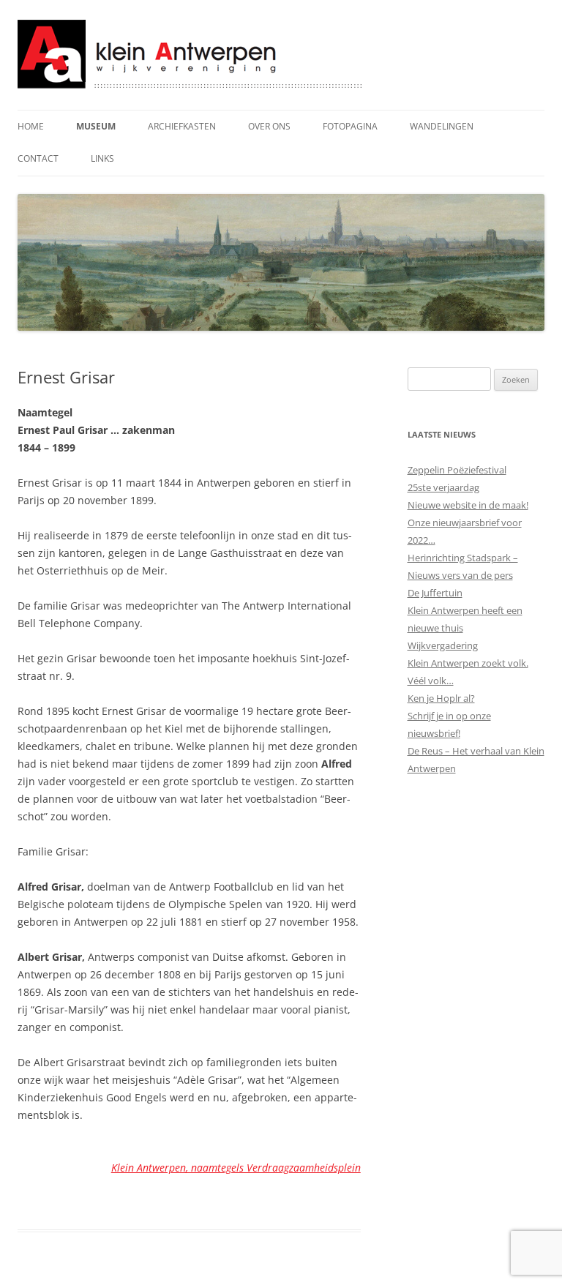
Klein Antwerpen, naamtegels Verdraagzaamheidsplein (236, 1168)
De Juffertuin (435, 592)
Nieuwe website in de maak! (468, 505)
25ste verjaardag (443, 487)
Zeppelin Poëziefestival (457, 469)
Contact (38, 158)
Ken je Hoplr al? (441, 698)
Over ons (269, 126)
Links (102, 158)
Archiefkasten (182, 126)
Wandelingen (441, 126)
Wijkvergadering (443, 645)
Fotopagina (350, 126)
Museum (96, 126)
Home (31, 126)
